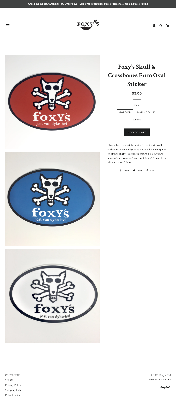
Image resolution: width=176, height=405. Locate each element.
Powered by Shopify (160, 379)
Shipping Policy (14, 390)
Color (137, 105)
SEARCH (9, 380)
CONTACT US (12, 375)
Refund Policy (12, 395)
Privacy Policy (13, 385)
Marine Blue (146, 112)
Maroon (125, 112)
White (137, 119)
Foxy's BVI (165, 375)
